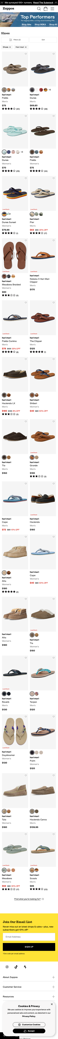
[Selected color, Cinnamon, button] (4, 276)
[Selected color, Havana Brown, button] (4, 395)
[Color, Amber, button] (41, 90)
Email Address (13, 936)
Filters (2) (17, 40)
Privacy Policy (28, 1016)
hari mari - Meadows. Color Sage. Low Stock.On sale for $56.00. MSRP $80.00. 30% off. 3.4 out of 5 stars (15, 861)
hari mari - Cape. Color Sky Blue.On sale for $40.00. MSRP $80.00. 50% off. (43, 564)
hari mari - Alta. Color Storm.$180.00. (15, 624)
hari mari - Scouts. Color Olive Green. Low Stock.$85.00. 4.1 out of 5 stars (43, 861)
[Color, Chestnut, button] (8, 395)
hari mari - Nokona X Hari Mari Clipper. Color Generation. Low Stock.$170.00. (43, 267)
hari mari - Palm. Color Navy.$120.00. (43, 742)
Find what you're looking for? (27, 899)
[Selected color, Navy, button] (4, 214)
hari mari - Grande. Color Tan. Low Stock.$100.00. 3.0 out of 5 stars (43, 448)
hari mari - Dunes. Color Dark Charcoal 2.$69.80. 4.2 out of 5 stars (43, 81)
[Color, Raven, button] (8, 693)
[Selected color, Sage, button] (4, 870)
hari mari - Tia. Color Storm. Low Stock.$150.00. (43, 624)
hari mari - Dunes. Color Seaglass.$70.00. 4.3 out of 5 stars (15, 143)
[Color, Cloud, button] (17, 152)
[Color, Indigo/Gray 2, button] (36, 870)
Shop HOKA (40, 24)
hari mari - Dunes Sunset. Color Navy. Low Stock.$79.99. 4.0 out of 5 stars (15, 205)
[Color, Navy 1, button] (8, 152)
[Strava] (25, 967)
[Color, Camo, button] (36, 457)
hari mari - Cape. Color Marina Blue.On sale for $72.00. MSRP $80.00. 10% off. (15, 506)
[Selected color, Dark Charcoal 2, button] (32, 90)
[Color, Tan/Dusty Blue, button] (41, 152)
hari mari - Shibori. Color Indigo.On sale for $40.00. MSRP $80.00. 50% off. (43, 386)
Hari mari (20, 47)
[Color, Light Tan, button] (8, 811)
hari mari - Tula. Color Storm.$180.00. (15, 801)
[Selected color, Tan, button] (32, 457)
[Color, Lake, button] (13, 90)
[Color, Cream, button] (41, 752)
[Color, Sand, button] (8, 870)
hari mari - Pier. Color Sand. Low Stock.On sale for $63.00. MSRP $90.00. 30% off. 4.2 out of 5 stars (43, 205)
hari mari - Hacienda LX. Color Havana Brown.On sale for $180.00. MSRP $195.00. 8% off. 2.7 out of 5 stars (15, 386)
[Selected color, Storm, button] (32, 635)
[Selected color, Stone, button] (4, 90)
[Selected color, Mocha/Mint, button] (32, 152)
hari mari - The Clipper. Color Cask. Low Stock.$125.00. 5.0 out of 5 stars (43, 327)
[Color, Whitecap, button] (36, 90)
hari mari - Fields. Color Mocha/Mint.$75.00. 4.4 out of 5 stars (43, 143)
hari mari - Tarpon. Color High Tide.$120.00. (43, 683)
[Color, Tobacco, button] (45, 90)
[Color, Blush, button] (13, 152)
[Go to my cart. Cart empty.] (45, 9)
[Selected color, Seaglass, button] (4, 152)
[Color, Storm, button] (8, 276)
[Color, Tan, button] (8, 457)
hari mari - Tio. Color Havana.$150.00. (15, 448)
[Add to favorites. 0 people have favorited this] (26, 54)
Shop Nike (26, 24)
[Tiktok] (16, 967)
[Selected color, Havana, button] (4, 457)
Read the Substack (43, 2)
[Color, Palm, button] (36, 214)
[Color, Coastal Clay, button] (36, 693)
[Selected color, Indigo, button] (32, 395)
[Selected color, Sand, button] (32, 214)
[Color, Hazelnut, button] (13, 276)
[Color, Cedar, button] (36, 811)
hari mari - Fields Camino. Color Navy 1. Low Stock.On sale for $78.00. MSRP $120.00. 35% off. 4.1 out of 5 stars (15, 327)
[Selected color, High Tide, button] (32, 693)
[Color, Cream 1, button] (36, 752)
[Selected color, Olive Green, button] (32, 870)
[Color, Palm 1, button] (41, 214)
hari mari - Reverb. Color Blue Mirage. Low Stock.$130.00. (15, 683)
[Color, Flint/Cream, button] (36, 152)
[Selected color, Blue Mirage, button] (4, 693)
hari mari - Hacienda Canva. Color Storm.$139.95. (43, 801)
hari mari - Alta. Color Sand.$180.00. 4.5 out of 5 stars (15, 564)
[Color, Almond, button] (36, 395)
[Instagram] (7, 967)
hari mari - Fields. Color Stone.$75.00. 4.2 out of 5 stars (15, 81)
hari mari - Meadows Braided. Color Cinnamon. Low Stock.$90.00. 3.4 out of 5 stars (15, 267)
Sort (43, 40)
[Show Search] (39, 9)
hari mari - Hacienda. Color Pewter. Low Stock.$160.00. (43, 506)
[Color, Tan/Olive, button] (8, 90)
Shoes (5, 47)
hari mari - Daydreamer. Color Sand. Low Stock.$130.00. (15, 742)
